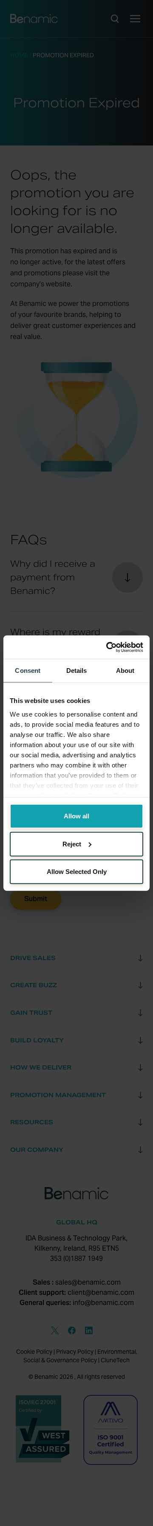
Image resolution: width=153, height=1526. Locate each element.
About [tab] (125, 670)
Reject (71, 843)
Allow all (76, 816)
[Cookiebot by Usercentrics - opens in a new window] (108, 646)
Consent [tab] (27, 670)
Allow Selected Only (77, 871)
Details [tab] (76, 670)
